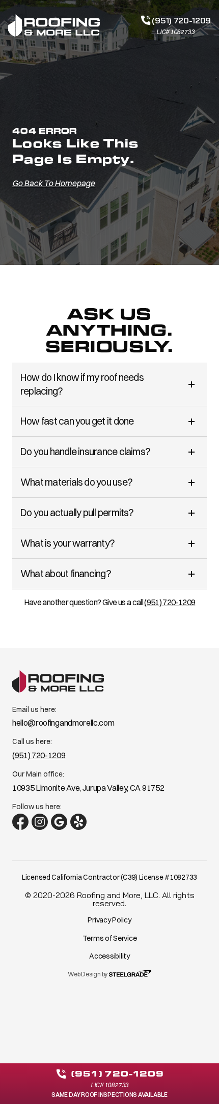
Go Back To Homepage (53, 183)
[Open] (191, 384)
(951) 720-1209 (169, 602)
